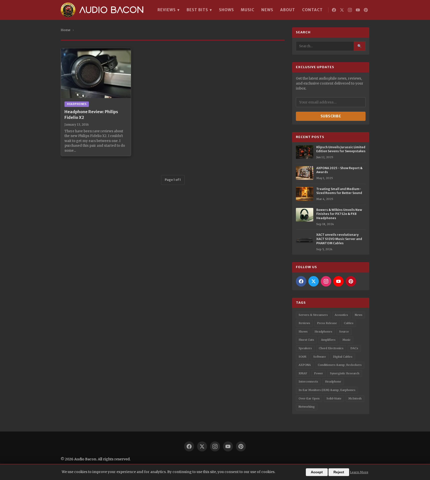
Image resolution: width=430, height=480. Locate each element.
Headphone (333, 381)
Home (65, 30)
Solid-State (333, 398)
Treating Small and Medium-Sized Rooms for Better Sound (339, 191)
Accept (317, 472)
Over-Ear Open (309, 398)
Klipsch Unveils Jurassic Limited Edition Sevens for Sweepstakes (341, 149)
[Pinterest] (365, 9)
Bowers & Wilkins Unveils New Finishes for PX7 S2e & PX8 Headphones (339, 214)
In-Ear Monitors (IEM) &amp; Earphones (327, 390)
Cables (348, 323)
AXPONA (305, 365)
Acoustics (341, 315)
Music (247, 9)
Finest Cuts (306, 339)
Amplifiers (328, 339)
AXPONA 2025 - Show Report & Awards (339, 170)
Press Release (327, 323)
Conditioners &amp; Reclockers (340, 365)
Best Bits (199, 9)
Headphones (323, 331)
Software (319, 356)
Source (344, 331)
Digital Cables (342, 356)
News (267, 9)
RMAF (303, 373)
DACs (354, 348)
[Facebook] (333, 9)
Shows (226, 9)
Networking (307, 406)
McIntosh (355, 398)
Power (318, 373)
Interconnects (308, 381)
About (287, 9)
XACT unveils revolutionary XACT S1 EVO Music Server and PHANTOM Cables (339, 239)
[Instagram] (349, 9)
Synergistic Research (344, 373)
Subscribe (331, 116)
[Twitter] (341, 9)
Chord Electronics (331, 348)
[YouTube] (357, 9)
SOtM (302, 356)
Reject (338, 472)
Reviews (169, 9)
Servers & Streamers (313, 315)
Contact (312, 9)
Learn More (359, 472)
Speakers (305, 348)
